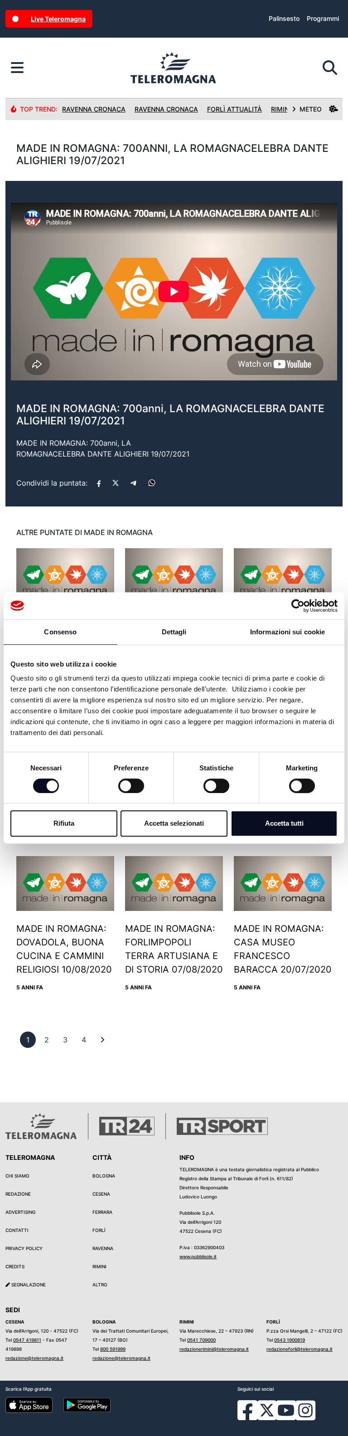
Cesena (101, 1194)
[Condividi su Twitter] (115, 483)
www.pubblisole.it (198, 1256)
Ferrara (102, 1212)
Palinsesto (284, 18)
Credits (14, 1266)
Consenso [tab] (60, 632)
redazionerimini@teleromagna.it (214, 1349)
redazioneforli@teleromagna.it (299, 1349)
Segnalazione (28, 1284)
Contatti (17, 1230)
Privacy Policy (24, 1248)
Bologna (103, 1175)
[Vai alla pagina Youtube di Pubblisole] (286, 1417)
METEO (311, 109)
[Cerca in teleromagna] (330, 68)
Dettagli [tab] (174, 632)
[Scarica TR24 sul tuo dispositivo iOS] (29, 1404)
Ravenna (102, 1248)
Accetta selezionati (174, 823)
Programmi (323, 18)
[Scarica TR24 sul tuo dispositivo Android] (87, 1404)
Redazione (18, 1194)
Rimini (99, 1266)
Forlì (99, 1230)
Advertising (20, 1212)
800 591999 (113, 1349)
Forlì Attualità (234, 109)
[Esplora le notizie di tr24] (17, 68)
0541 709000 (201, 1340)
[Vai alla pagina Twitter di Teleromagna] (267, 1409)
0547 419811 (27, 1340)
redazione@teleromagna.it (34, 1358)
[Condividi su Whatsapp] (152, 483)
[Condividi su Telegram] (134, 483)
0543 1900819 (289, 1340)
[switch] (131, 786)
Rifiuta (63, 823)
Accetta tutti (284, 823)
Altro (99, 1284)
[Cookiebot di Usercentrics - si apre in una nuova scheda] (298, 606)
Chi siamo (17, 1175)
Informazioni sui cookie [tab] (287, 632)
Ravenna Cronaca (94, 109)
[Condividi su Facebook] (98, 483)
